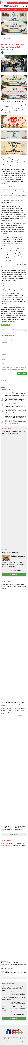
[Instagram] (15, 1032)
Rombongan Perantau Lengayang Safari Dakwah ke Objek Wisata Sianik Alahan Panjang (18, 993)
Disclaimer (22, 1037)
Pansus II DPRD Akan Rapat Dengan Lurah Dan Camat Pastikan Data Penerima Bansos (15, 416)
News (2, 42)
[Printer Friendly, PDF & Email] (5, 325)
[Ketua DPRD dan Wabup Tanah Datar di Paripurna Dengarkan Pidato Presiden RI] (7, 766)
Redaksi (10, 1037)
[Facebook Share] (13, 330)
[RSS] (21, 1032)
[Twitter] (10, 1032)
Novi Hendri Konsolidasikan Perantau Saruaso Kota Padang (18, 557)
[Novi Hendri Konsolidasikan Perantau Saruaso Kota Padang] (6, 558)
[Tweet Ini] (16, 330)
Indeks (4, 1037)
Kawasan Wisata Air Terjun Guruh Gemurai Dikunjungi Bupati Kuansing (18, 1002)
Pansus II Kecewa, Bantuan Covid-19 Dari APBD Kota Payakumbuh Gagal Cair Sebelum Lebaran (15, 400)
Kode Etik (15, 1037)
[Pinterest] (13, 1032)
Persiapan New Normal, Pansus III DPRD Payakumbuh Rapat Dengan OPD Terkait (15, 394)
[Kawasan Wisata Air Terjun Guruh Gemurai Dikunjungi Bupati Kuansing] (14, 998)
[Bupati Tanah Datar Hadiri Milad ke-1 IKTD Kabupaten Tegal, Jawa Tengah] (14, 489)
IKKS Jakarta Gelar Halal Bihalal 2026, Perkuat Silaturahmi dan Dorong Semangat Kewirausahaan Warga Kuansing (18, 569)
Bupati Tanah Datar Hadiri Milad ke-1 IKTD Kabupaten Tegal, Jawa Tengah (13, 551)
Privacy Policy (7, 1039)
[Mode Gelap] (23, 6)
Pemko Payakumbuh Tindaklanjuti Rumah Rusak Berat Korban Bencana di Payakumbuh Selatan (18, 1013)
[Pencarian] (26, 6)
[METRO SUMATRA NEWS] (11, 6)
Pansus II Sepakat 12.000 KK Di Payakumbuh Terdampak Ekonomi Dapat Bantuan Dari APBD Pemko (15, 405)
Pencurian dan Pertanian (7, 968)
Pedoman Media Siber (18, 1039)
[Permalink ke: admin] (2, 52)
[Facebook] (7, 1032)
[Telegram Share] (22, 330)
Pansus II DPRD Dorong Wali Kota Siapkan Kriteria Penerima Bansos (15, 422)
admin (5, 52)
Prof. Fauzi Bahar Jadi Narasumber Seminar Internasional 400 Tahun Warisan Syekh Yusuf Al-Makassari (14, 704)
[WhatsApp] (18, 1032)
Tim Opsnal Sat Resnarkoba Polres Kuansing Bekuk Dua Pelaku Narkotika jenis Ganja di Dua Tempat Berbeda (13, 963)
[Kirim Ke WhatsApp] (25, 330)
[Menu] (2, 6)
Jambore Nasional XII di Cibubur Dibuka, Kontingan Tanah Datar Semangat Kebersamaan (20, 828)
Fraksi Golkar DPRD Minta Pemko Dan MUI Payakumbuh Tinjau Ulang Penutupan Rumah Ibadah (15, 411)
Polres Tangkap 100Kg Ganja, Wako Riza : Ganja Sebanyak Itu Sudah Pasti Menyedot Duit (13, 973)
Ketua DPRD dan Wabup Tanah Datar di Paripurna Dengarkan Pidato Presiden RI (7, 828)
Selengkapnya (13, 574)
